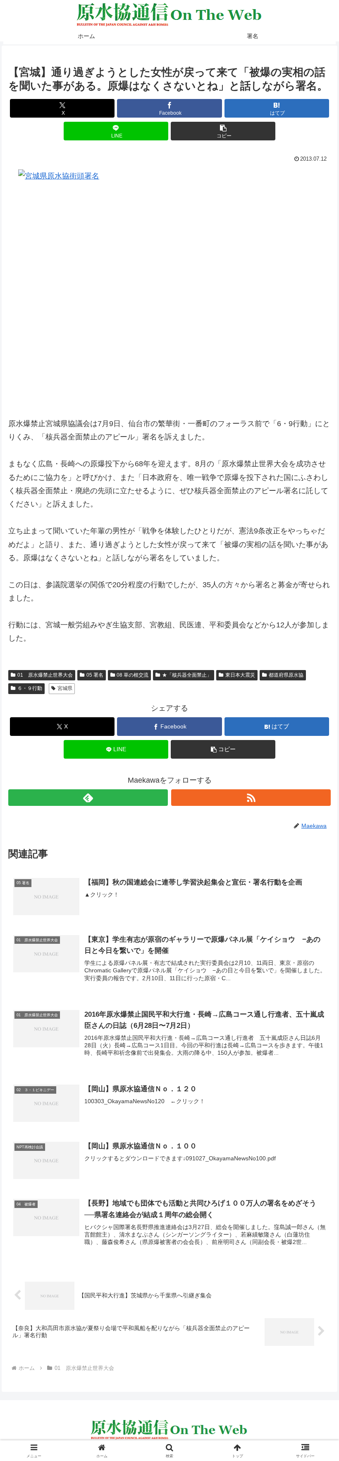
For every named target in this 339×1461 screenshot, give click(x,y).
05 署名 (94, 675)
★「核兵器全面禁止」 (187, 675)
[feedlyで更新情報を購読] (88, 797)
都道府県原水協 (286, 675)
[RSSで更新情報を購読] (251, 797)
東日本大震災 (240, 675)
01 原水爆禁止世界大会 (45, 675)
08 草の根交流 (132, 675)
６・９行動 (29, 688)
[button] (223, 131)
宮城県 (64, 688)
